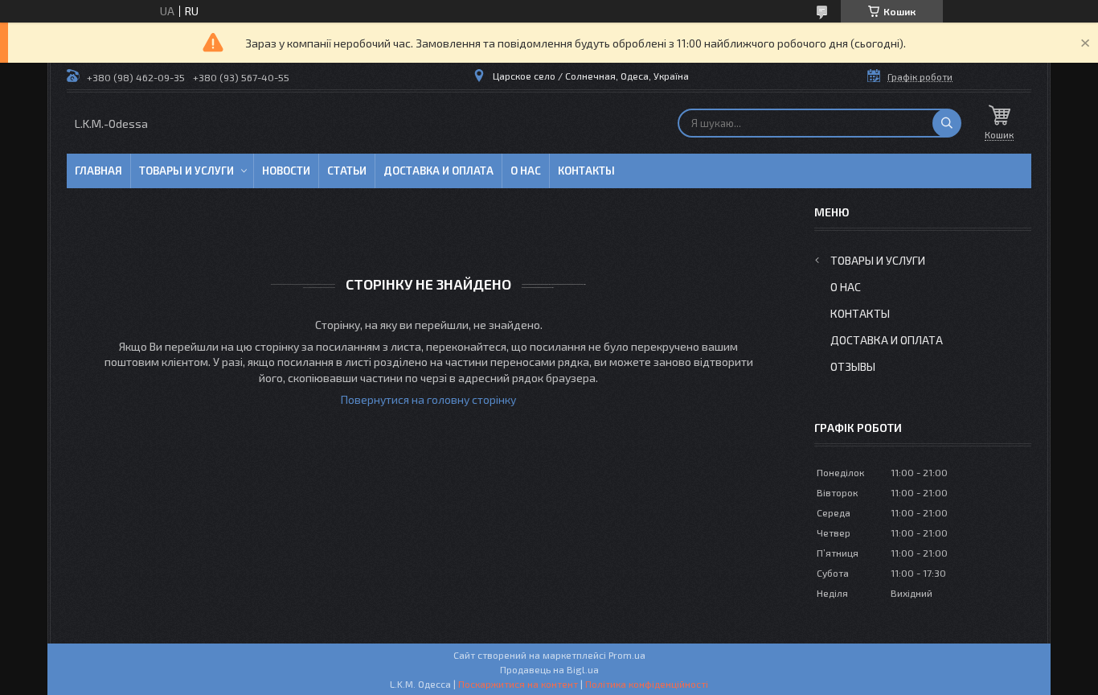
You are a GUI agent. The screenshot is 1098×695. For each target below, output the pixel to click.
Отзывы (852, 366)
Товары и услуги (186, 170)
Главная (98, 170)
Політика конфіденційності (646, 683)
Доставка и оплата (438, 170)
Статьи (347, 170)
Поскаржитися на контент (518, 683)
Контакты (586, 170)
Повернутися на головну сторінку (428, 399)
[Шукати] (946, 123)
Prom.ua (626, 654)
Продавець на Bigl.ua (549, 669)
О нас (525, 170)
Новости (286, 170)
